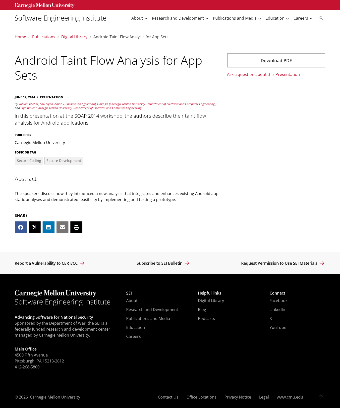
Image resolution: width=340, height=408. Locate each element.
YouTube (278, 327)
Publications (43, 37)
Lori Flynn (46, 104)
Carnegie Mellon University (55, 397)
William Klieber (28, 104)
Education (135, 327)
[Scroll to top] (322, 397)
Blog (202, 309)
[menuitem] (62, 18)
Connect (277, 293)
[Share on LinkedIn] (49, 227)
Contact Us (168, 397)
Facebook (278, 300)
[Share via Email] (62, 227)
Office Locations (201, 397)
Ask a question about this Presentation (263, 74)
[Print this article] (76, 227)
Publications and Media (148, 318)
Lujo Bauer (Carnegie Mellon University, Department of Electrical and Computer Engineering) (81, 108)
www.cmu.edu (290, 397)
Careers (133, 336)
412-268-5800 (27, 367)
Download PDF (276, 60)
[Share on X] (35, 227)
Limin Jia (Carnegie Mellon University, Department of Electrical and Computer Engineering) (156, 104)
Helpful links (209, 293)
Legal (264, 397)
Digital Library (74, 37)
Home (20, 37)
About (132, 300)
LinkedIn (277, 309)
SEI (129, 293)
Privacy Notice (238, 397)
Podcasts (206, 318)
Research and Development (152, 309)
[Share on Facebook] (21, 227)
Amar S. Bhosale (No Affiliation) (75, 104)
